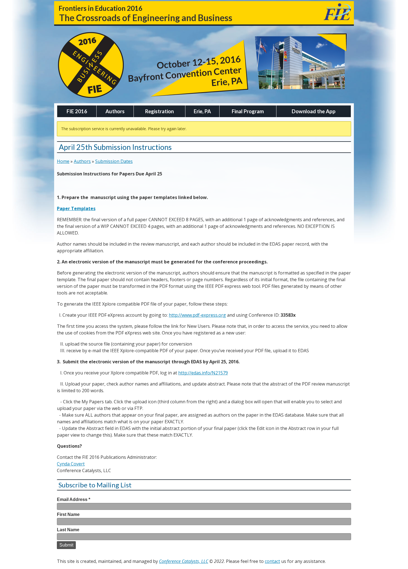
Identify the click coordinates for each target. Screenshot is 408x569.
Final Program (248, 111)
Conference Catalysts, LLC (183, 561)
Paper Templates (76, 208)
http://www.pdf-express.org (197, 315)
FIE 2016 (77, 111)
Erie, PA (202, 111)
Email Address (73, 499)
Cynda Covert (71, 464)
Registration (159, 111)
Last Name (68, 529)
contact (272, 561)
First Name (68, 514)
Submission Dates (114, 161)
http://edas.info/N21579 (203, 373)
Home (63, 161)
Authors (115, 111)
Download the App (314, 111)
